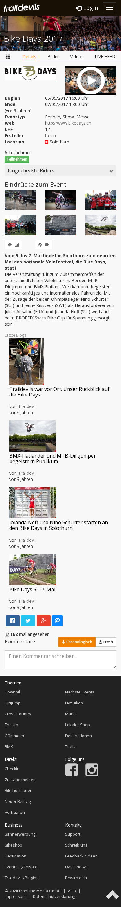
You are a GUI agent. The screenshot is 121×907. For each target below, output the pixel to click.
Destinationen (78, 735)
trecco (51, 135)
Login (90, 8)
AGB (72, 891)
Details (29, 57)
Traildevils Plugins (21, 878)
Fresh (107, 642)
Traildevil (27, 406)
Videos (76, 57)
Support (72, 834)
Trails (70, 746)
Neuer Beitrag (18, 801)
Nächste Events (79, 692)
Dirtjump (12, 703)
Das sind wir (76, 867)
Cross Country (18, 714)
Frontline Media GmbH (40, 891)
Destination (15, 856)
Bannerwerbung (20, 834)
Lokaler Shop (77, 724)
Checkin (12, 768)
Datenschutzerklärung (54, 896)
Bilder (53, 57)
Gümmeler (15, 735)
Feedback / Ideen (81, 856)
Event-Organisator (22, 867)
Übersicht (8, 56)
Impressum (15, 896)
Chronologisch (78, 642)
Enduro (11, 724)
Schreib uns (76, 845)
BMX (9, 746)
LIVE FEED (105, 57)
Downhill (13, 692)
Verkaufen (15, 812)
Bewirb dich (76, 878)
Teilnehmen (17, 159)
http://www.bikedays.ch (68, 123)
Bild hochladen (19, 790)
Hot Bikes (74, 703)
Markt (70, 714)
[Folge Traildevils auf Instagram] (91, 775)
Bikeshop (13, 845)
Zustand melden (20, 779)
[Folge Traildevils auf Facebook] (71, 775)
